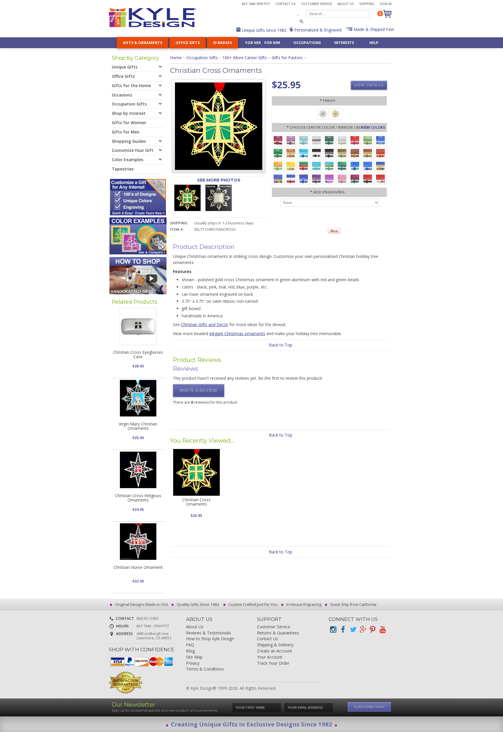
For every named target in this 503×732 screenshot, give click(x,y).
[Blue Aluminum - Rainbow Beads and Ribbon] (278, 178)
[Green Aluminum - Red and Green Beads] (303, 166)
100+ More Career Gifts (244, 57)
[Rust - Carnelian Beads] (355, 153)
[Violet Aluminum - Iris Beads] (316, 178)
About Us (345, 3)
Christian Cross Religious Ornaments (138, 498)
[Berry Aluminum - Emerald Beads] (355, 178)
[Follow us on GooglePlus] (362, 629)
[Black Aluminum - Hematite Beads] (329, 153)
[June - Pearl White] (342, 140)
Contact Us (285, 3)
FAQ (190, 645)
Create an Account (274, 651)
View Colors (373, 127)
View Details (369, 85)
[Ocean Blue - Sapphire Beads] (355, 166)
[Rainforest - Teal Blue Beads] (342, 166)
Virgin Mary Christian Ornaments (138, 426)
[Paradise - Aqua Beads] (316, 166)
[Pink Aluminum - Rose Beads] (342, 178)
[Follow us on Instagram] (333, 629)
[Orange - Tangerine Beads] (380, 153)
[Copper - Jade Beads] (367, 153)
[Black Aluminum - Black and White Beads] (316, 153)
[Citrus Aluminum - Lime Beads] (278, 166)
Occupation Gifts (202, 57)
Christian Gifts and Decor (204, 324)
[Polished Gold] (335, 113)
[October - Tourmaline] (278, 153)
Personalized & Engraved (317, 30)
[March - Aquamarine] (303, 140)
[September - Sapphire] (380, 140)
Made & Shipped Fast (373, 29)
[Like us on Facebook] (343, 629)
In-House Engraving (303, 604)
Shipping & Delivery (275, 645)
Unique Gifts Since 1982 (263, 30)
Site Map (194, 657)
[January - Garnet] (278, 140)
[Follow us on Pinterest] (372, 629)
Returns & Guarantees (278, 633)
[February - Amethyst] (291, 140)
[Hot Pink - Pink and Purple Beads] (329, 178)
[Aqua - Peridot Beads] (329, 166)
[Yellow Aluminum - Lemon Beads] (291, 166)
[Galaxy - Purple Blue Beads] (303, 178)
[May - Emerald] (329, 140)
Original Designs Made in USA (141, 604)
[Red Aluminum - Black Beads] (367, 178)
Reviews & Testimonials (208, 633)
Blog (190, 651)
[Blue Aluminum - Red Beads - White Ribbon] (291, 178)
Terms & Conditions (205, 669)
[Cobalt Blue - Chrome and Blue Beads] (367, 166)
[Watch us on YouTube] (382, 629)
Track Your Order (273, 663)
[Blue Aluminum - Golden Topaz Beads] (380, 166)
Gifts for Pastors (287, 57)
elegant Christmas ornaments (237, 333)
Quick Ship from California (352, 604)
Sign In (386, 3)
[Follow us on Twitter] (352, 629)
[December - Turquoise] (303, 153)
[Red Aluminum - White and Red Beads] (380, 178)
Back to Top (280, 345)
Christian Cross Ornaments (196, 502)
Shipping (366, 3)
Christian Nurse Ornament (138, 567)
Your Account (269, 657)
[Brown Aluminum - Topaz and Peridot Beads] (342, 153)
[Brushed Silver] (323, 113)
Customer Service (316, 3)
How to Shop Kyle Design (210, 638)
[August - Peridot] (367, 140)
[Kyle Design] (152, 17)
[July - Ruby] (355, 140)
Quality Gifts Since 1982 (197, 604)
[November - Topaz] (291, 153)
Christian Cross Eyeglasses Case (138, 354)
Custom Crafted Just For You (252, 604)
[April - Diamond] (316, 140)
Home (176, 57)
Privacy (192, 663)
